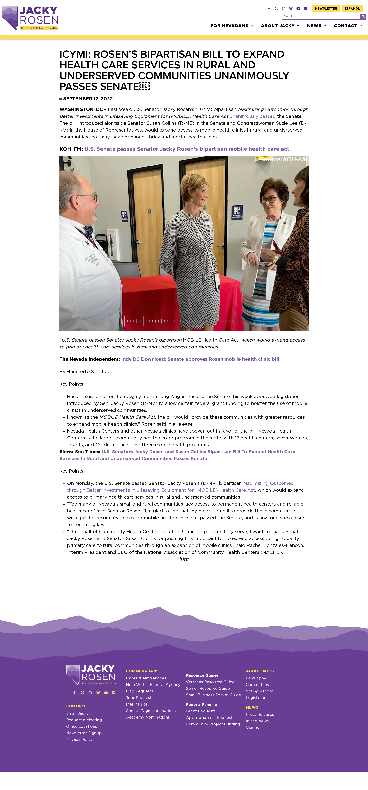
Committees (257, 685)
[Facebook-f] (269, 8)
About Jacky (278, 26)
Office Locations (81, 727)
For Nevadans (229, 26)
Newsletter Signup (84, 733)
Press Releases (260, 715)
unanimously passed (253, 116)
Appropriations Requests (210, 718)
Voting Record (260, 691)
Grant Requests (201, 711)
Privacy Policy (79, 740)
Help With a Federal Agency (153, 685)
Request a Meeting (84, 720)
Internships (137, 704)
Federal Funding (201, 705)
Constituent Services (146, 678)
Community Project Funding (213, 724)
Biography (256, 678)
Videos (252, 728)
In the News (257, 721)
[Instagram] (283, 8)
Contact (345, 26)
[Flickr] (305, 8)
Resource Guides (202, 676)
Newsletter (326, 8)
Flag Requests (139, 691)
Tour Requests (140, 698)
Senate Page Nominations (151, 711)
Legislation (256, 698)
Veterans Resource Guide (210, 682)
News (314, 26)
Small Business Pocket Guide (213, 695)
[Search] (363, 16)
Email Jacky (77, 713)
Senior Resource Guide (208, 689)
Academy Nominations (148, 717)
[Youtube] (298, 8)
